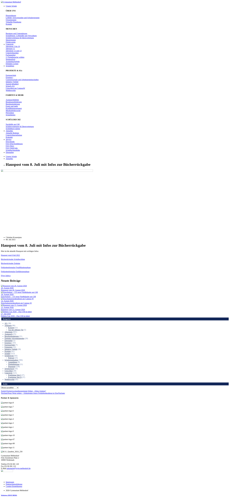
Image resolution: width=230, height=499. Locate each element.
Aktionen (8, 325)
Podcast (11, 358)
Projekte (8, 351)
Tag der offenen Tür (15, 330)
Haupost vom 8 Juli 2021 (10, 255)
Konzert (11, 328)
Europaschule (10, 345)
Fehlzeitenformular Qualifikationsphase (16, 267)
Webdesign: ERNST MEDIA (9, 495)
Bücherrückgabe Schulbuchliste (13, 259)
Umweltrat (9, 371)
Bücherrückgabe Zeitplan (10, 263)
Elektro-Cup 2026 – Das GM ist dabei (15, 316)
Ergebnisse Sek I (14, 375)
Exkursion (8, 347)
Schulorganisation (11, 360)
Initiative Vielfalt (11, 349)
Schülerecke (9, 356)
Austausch (8, 334)
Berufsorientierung (12, 336)
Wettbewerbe (9, 379)
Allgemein (8, 332)
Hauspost (11, 366)
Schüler (7, 354)
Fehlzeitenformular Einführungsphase (15, 272)
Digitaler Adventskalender (14, 338)
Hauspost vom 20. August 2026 (13, 290)
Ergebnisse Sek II (14, 377)
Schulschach (9, 369)
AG (6, 323)
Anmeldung (12, 362)
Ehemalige (9, 341)
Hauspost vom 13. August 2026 (13, 310)
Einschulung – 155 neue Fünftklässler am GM (18, 297)
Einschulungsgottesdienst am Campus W (16, 303)
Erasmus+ (8, 343)
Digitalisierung (13, 364)
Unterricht (8, 373)
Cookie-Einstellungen (14, 486)
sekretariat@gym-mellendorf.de (19, 468)
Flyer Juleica (6, 276)
